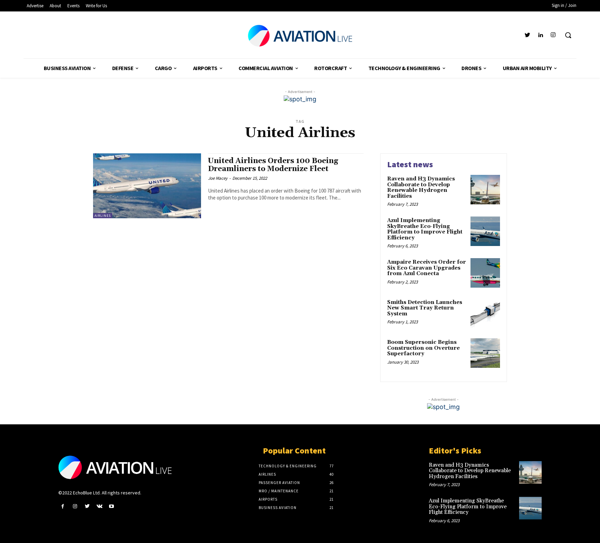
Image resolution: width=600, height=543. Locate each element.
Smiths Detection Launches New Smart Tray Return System (424, 308)
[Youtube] (111, 506)
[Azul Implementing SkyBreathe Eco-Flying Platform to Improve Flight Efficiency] (485, 231)
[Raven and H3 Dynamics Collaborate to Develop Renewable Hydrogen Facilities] (485, 189)
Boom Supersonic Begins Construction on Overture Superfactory (423, 348)
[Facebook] (62, 506)
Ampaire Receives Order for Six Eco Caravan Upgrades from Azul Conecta (426, 268)
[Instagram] (553, 35)
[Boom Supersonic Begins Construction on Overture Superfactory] (485, 353)
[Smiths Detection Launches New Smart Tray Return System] (485, 313)
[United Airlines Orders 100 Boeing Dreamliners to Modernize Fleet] (147, 185)
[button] (568, 35)
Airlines (102, 215)
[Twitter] (527, 35)
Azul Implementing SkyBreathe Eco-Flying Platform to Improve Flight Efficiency (424, 229)
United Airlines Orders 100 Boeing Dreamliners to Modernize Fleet (273, 164)
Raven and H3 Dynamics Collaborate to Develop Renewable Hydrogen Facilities (421, 188)
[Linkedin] (540, 35)
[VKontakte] (99, 506)
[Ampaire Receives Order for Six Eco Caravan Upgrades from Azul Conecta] (485, 273)
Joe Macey (217, 178)
